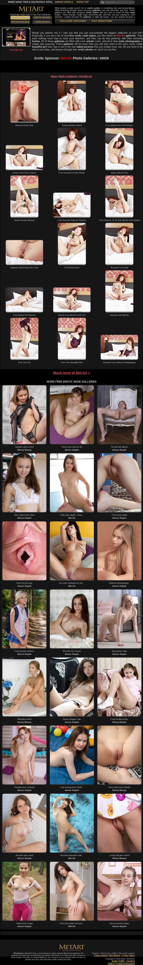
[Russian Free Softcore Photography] (119, 359)
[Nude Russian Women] (24, 217)
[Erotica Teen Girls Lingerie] (24, 169)
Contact (130, 961)
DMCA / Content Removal (121, 963)
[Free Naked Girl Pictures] (24, 312)
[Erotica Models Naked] (72, 122)
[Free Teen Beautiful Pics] (72, 359)
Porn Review (42, 22)
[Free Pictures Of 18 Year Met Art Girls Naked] (119, 217)
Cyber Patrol (100, 955)
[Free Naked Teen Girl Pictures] (119, 122)
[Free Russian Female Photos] (72, 169)
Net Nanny (114, 955)
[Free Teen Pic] (24, 359)
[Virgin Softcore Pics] (119, 169)
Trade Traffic (118, 961)
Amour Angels (64, 2)
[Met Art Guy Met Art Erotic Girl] (72, 312)
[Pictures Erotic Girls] (24, 122)
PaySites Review (20, 22)
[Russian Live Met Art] (119, 312)
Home (54, 76)
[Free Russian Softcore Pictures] (72, 217)
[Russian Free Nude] (119, 264)
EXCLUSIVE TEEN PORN (73, 21)
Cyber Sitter (128, 955)
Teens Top (82, 2)
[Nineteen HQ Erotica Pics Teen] (24, 264)
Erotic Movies (42, 17)
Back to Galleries (68, 76)
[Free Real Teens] (72, 264)
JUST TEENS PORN (101, 21)
